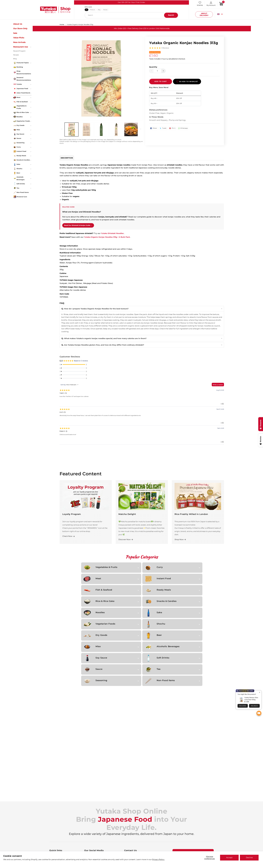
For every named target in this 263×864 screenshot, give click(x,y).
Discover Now (124, 539)
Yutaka (19, 84)
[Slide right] (140, 129)
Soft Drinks (163, 657)
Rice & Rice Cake (105, 601)
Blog (99, 9)
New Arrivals (19, 42)
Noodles (100, 612)
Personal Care (22, 197)
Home (62, 24)
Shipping (164, 59)
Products (92, 9)
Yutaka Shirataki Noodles (112, 233)
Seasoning (101, 680)
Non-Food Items (166, 680)
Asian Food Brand (23, 93)
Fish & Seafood (104, 590)
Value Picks (18, 38)
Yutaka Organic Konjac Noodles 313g (80, 24)
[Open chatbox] (258, 713)
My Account (211, 5)
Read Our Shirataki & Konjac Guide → (78, 225)
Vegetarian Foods (105, 624)
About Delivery (204, 14)
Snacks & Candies (166, 601)
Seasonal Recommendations (24, 79)
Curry (160, 567)
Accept (229, 857)
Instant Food (164, 578)
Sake (159, 612)
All (86, 9)
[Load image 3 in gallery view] (101, 129)
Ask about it (254, 706)
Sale (15, 33)
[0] (221, 4)
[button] (142, 308)
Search (171, 15)
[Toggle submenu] (31, 46)
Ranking (20, 67)
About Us (17, 24)
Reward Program (19, 51)
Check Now (67, 536)
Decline (249, 857)
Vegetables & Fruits (106, 567)
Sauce (99, 669)
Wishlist (200, 5)
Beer (159, 635)
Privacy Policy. (158, 859)
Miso (98, 646)
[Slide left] (62, 129)
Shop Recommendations (24, 72)
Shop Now (179, 539)
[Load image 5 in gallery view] (131, 129)
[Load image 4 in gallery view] (116, 129)
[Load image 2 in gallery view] (86, 129)
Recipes (105, 9)
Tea (158, 669)
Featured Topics (23, 63)
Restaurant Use (20, 47)
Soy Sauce (101, 657)
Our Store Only (20, 28)
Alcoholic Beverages (168, 646)
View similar (242, 706)
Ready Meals (164, 590)
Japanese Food (22, 88)
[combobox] (131, 15)
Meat (98, 578)
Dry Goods (101, 635)
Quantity (153, 67)
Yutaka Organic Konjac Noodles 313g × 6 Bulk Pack (107, 237)
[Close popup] (259, 692)
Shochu (161, 624)
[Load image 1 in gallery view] (71, 129)
